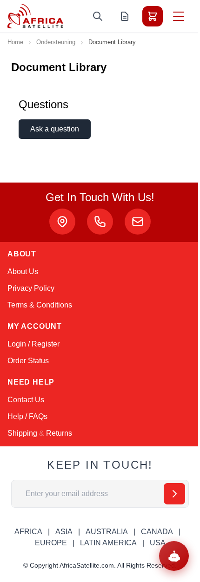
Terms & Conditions (39, 305)
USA (158, 543)
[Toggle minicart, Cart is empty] (152, 16)
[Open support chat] (174, 556)
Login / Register (33, 344)
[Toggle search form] (97, 16)
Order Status (28, 361)
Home (15, 42)
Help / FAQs (27, 416)
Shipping (22, 433)
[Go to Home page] (35, 16)
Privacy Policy (30, 288)
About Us (22, 271)
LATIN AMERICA (108, 543)
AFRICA (28, 532)
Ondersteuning (55, 42)
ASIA (64, 532)
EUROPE (51, 543)
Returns (59, 433)
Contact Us (25, 400)
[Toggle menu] (179, 16)
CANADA (157, 532)
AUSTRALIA (107, 532)
